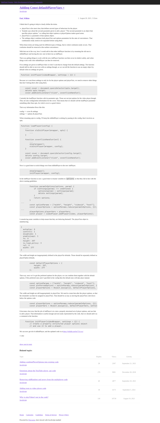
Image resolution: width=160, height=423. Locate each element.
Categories (29, 415)
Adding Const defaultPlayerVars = (42, 7)
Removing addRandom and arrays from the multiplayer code (44, 379)
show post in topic (26, 344)
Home (22, 415)
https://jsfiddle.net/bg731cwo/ (73, 331)
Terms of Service (51, 415)
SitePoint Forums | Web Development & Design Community (22, 2)
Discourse (31, 420)
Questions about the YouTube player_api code (38, 371)
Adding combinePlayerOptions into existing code (39, 362)
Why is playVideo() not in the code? (34, 397)
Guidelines (39, 415)
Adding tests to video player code (33, 388)
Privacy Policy (64, 415)
